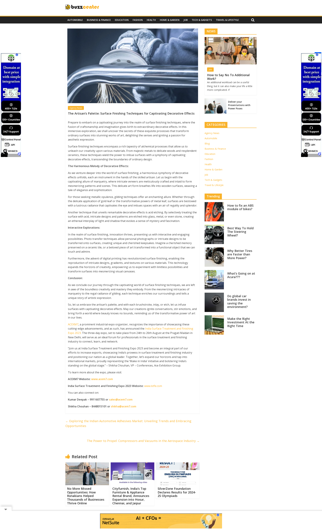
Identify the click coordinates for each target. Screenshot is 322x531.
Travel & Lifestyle (227, 19)
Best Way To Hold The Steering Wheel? (240, 231)
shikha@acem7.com (123, 406)
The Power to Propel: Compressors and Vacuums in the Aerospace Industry (143, 441)
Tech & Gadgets (202, 19)
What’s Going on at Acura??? (241, 275)
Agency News (76, 108)
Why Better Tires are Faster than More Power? (239, 254)
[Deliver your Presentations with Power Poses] (215, 100)
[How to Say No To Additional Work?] (231, 38)
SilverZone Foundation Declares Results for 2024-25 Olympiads (177, 492)
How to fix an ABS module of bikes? (240, 207)
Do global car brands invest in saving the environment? (239, 301)
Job (185, 19)
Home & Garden (169, 19)
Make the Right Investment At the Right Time (240, 322)
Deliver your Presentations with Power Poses (239, 105)
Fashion (138, 19)
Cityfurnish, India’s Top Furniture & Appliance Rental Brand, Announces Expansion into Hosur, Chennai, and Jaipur (130, 496)
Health (151, 19)
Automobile (75, 19)
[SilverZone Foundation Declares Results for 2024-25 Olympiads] (178, 464)
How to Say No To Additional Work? (228, 77)
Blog (207, 143)
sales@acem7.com (120, 399)
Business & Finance (99, 19)
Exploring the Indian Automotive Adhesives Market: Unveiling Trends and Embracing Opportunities (128, 423)
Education (122, 19)
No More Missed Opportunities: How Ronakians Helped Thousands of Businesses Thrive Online (85, 496)
